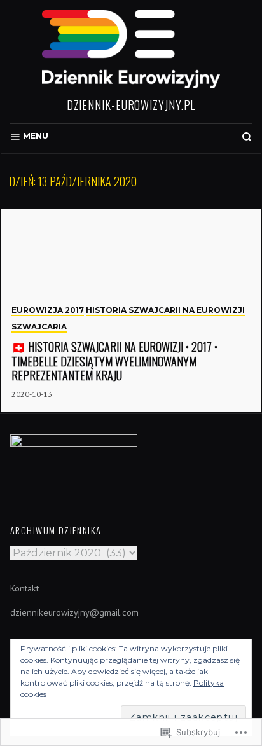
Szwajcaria (39, 326)
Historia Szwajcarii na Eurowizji (165, 310)
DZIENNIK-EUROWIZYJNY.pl (131, 105)
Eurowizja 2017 (47, 310)
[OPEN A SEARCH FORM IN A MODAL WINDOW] (247, 137)
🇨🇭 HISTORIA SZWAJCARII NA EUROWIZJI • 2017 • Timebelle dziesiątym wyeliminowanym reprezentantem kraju (114, 360)
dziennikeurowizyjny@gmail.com (74, 612)
